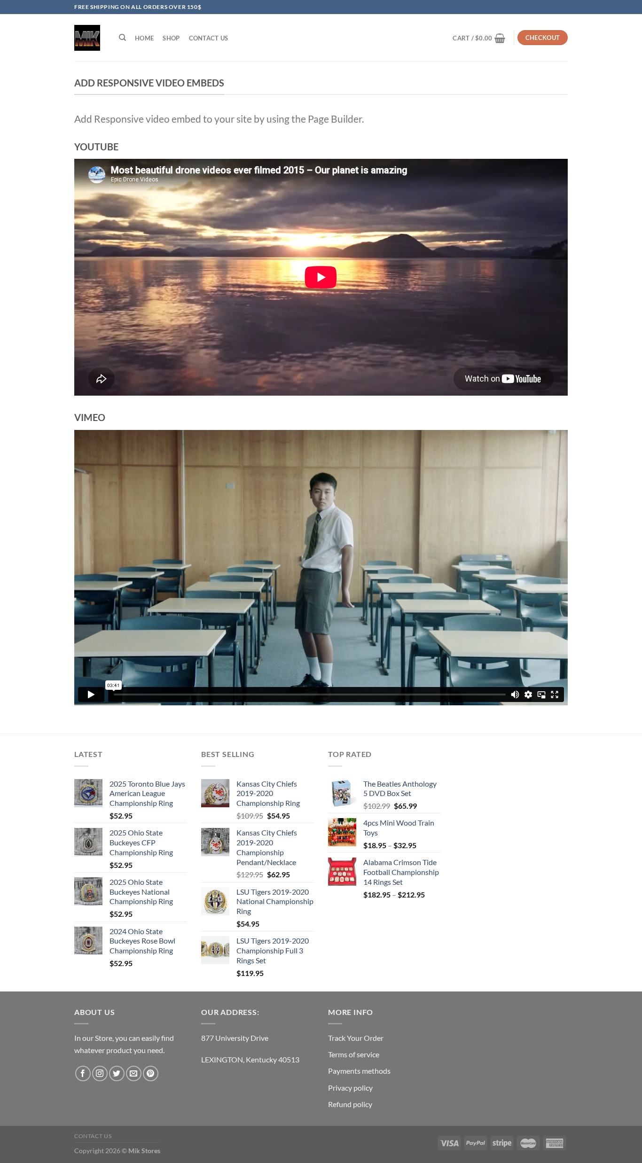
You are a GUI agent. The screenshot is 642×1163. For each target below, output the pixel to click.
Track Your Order (356, 1037)
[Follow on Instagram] (100, 1073)
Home (144, 38)
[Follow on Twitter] (117, 1073)
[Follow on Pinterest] (150, 1073)
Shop (171, 38)
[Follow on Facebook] (83, 1073)
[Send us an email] (133, 1073)
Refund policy (350, 1104)
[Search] (122, 37)
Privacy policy (350, 1087)
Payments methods (359, 1070)
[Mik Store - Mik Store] (87, 38)
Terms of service (353, 1054)
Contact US (208, 38)
